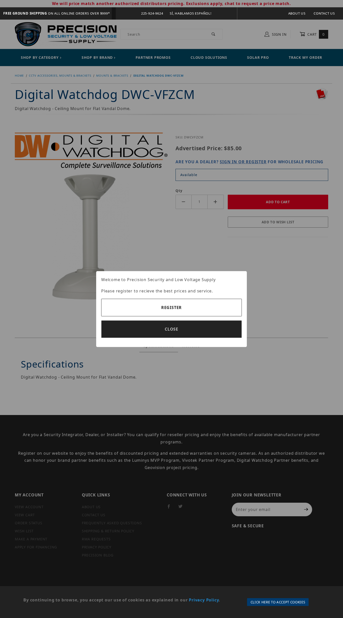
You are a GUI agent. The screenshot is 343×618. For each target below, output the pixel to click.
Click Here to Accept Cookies (278, 602)
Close (171, 329)
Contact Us (324, 13)
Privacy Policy (204, 600)
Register (171, 307)
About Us (297, 13)
